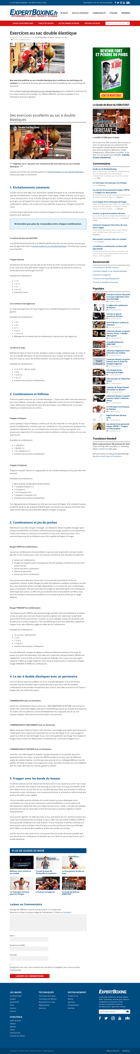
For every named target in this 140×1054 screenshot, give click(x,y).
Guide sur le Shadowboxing (104, 169)
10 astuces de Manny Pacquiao (105, 282)
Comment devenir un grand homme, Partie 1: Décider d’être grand (118, 333)
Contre (12, 1030)
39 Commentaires (114, 301)
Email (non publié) (17, 945)
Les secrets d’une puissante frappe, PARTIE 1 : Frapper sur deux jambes (117, 426)
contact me (103, 449)
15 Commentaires (114, 327)
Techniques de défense (48, 999)
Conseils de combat (17, 1036)
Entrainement (77, 992)
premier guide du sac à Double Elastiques (49, 246)
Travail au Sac (61, 37)
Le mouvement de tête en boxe (73, 872)
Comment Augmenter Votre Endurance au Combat (118, 351)
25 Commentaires (114, 310)
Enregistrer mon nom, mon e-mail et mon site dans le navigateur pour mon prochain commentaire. (45, 968)
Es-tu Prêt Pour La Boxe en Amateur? (117, 323)
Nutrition (71, 1008)
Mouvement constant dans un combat (109, 239)
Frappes (13, 999)
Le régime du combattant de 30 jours (117, 306)
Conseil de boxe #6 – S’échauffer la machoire (46, 872)
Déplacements (44, 1005)
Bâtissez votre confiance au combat (20, 872)
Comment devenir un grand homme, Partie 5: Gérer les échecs (118, 398)
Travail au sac (73, 996)
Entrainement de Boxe (44, 37)
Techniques (46, 992)
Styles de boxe (15, 1021)
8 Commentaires (114, 420)
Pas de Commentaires (22, 40)
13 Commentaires (114, 366)
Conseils (13, 1008)
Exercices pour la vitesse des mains (118, 380)
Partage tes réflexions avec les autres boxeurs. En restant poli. (35, 909)
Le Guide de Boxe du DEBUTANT (71, 893)
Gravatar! (67, 912)
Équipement (14, 1002)
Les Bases (16, 992)
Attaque (13, 1024)
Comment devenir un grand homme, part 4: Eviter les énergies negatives (118, 361)
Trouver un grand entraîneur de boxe (109, 213)
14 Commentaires (114, 355)
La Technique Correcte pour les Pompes (19, 893)
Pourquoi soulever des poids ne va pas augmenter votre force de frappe (118, 296)
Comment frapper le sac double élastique (110, 271)
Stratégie (16, 1016)
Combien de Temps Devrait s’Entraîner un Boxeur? (117, 388)
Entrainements (73, 1005)
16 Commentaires (114, 319)
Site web (13, 955)
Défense (13, 1027)
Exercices (42, 1008)
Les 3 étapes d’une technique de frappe (109, 202)
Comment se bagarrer (45, 892)
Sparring (71, 1002)
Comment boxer (16, 996)
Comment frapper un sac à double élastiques (65, 172)
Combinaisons (15, 1033)
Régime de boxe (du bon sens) (116, 416)
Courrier (13, 1011)
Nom (12, 935)
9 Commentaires (114, 411)
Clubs (12, 1005)
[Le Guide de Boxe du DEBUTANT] (111, 110)
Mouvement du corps (47, 1002)
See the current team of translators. (107, 456)
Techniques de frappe (47, 996)
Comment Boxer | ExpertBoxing (35, 13)
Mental (70, 999)
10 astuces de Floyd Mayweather (106, 278)
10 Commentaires (114, 403)
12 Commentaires (114, 383)
